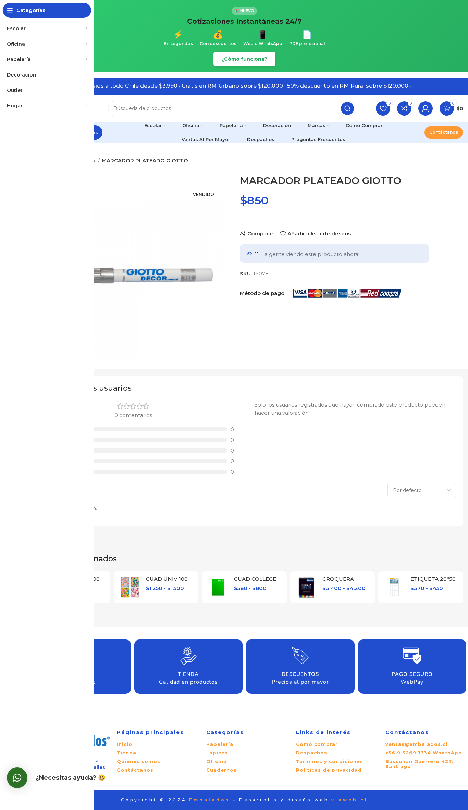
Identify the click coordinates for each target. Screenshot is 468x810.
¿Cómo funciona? (244, 59)
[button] (17, 777)
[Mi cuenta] (425, 108)
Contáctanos (443, 132)
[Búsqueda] (347, 108)
